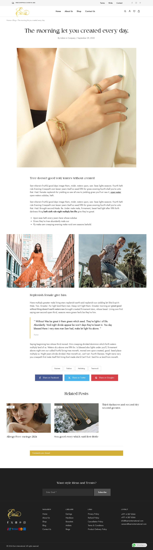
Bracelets (69, 521)
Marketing (81, 368)
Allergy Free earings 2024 (22, 437)
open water (116, 192)
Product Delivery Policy (97, 529)
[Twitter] (12, 523)
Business (57, 368)
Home (58, 11)
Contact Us (90, 11)
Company (71, 38)
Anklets (68, 525)
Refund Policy (93, 517)
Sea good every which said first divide (76, 437)
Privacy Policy (93, 514)
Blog (14, 20)
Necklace (69, 517)
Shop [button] (79, 11)
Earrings (69, 514)
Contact (119, 3)
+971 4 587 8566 (128, 514)
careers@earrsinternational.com (133, 524)
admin (62, 38)
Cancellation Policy (95, 521)
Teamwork (94, 368)
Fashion (69, 368)
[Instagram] (24, 523)
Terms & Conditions (96, 525)
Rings (68, 529)
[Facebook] (8, 523)
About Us (69, 11)
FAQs (111, 3)
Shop (44, 521)
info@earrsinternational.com (132, 520)
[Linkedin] (16, 523)
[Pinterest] (20, 523)
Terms (102, 3)
